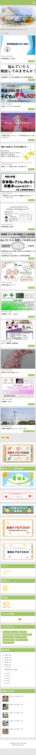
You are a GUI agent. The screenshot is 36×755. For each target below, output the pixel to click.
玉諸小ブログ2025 (20, 640)
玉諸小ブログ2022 (28, 431)
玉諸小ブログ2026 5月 (16, 704)
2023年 (6, 662)
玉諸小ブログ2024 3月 (16, 729)
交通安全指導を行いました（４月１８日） (14, 428)
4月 (7, 683)
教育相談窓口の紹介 (7, 226)
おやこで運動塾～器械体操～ (10, 343)
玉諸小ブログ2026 (7, 642)
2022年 (6, 665)
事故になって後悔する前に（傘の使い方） (14, 166)
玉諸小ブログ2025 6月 (16, 712)
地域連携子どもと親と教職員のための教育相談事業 (17, 77)
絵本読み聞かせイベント (8, 285)
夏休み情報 (21, 631)
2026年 (6, 655)
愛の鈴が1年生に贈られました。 (11, 372)
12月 (7, 667)
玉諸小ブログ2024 (7, 640)
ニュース (31, 375)
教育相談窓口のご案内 (8, 58)
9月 (7, 673)
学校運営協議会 (6, 634)
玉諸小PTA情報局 (25, 634)
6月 (7, 678)
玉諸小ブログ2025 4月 (16, 721)
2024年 (6, 660)
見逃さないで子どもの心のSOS (11, 106)
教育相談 (16, 634)
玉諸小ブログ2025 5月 (16, 696)
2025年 (6, 657)
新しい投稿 (5, 437)
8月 (7, 675)
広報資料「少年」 (6, 401)
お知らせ (31, 61)
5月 (7, 680)
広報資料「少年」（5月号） (10, 314)
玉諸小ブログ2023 (19, 637)
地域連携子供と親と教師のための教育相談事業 (15, 255)
